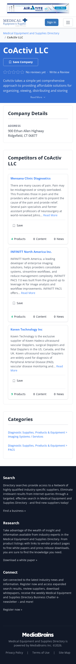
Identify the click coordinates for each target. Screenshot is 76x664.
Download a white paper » (20, 560)
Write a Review (59, 72)
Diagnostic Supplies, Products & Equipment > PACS (37, 447)
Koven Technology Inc (26, 329)
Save (20, 225)
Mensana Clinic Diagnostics (30, 178)
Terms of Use (40, 652)
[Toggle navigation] (68, 22)
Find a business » (14, 511)
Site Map (64, 652)
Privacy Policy (14, 652)
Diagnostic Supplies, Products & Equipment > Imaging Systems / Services (37, 434)
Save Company (23, 62)
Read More (50, 215)
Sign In (51, 22)
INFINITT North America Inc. (31, 252)
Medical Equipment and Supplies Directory (31, 33)
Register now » (12, 609)
